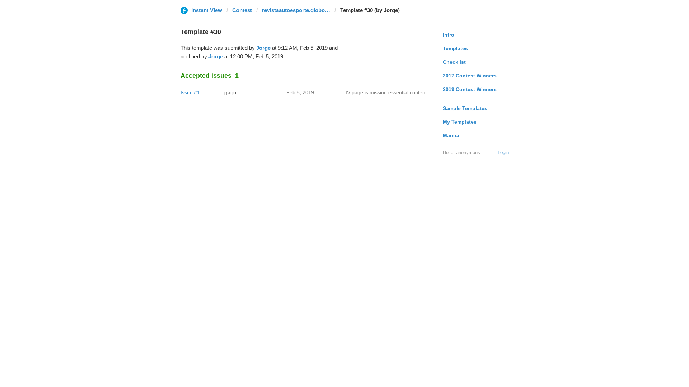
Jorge (263, 48)
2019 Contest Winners (470, 89)
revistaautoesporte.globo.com (296, 10)
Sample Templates (465, 108)
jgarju (230, 92)
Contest (242, 10)
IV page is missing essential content (386, 92)
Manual (452, 135)
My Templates (460, 122)
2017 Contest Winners (470, 75)
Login (503, 152)
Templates (455, 48)
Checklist (454, 62)
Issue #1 (190, 92)
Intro (448, 35)
